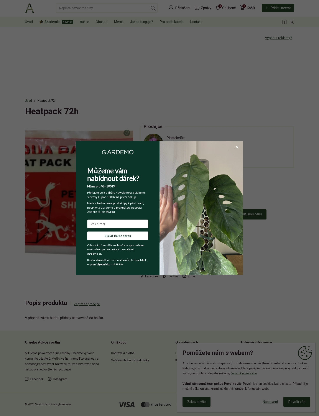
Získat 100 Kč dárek (118, 235)
